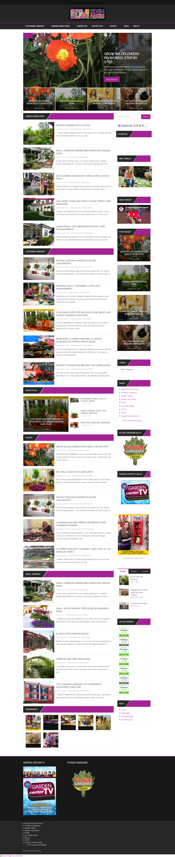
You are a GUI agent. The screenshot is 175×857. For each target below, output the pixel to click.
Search (145, 117)
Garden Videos (127, 396)
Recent (134, 571)
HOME (123, 403)
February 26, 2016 (62, 476)
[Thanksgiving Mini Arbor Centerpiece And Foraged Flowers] (38, 530)
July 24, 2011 (86, 416)
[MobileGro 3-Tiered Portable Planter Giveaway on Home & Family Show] (38, 347)
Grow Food (97, 26)
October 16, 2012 (62, 208)
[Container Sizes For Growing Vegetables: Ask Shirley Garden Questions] (38, 320)
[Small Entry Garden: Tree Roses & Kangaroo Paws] (38, 616)
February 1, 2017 (134, 348)
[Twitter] (125, 2)
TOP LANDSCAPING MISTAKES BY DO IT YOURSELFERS (39, 101)
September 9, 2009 (136, 597)
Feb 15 (47, 429)
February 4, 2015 (62, 319)
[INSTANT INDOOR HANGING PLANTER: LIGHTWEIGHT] (38, 268)
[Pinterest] (144, 2)
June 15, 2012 (86, 404)
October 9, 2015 (61, 555)
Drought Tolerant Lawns (130, 416)
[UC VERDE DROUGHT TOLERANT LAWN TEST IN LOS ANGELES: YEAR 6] (38, 557)
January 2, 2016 (136, 108)
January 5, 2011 (87, 425)
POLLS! (123, 409)
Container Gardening (129, 393)
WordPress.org (127, 720)
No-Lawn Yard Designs (133, 421)
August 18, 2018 (62, 129)
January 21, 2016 (71, 108)
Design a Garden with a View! (73, 125)
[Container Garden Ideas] (124, 606)
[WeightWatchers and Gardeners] (74, 425)
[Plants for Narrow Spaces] (38, 642)
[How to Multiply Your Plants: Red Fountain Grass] (103, 722)
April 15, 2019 (61, 450)
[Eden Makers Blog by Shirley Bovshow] (87, 14)
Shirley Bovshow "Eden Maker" (81, 129)
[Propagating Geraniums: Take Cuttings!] (68, 720)
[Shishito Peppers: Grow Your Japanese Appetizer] (74, 415)
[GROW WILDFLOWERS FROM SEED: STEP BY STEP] (38, 455)
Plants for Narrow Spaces (72, 633)
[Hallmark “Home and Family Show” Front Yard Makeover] (38, 209)
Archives (145, 571)
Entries (125, 713)
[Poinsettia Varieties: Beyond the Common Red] (38, 373)
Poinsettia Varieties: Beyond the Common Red (83, 365)
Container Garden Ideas (138, 603)
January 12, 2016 (104, 108)
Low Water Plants (127, 406)
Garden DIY (82, 26)
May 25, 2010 (134, 606)
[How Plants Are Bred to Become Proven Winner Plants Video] (50, 719)
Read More (111, 79)
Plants (113, 26)
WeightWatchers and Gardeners (95, 423)
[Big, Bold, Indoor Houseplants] (38, 480)
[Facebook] (120, 2)
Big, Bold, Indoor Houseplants (74, 472)
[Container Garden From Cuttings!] (85, 720)
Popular (123, 571)
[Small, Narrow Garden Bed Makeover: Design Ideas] (38, 158)
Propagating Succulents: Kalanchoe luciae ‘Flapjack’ (139, 592)
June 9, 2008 (61, 691)
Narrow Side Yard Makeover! (73, 659)
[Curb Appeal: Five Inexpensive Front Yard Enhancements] (38, 234)
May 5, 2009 (60, 663)
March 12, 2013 (61, 182)
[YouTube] (140, 2)
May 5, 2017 (134, 319)
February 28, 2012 (62, 233)
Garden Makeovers (60, 26)
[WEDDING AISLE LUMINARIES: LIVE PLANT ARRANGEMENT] (38, 294)
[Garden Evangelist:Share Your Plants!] (50, 740)
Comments (127, 716)
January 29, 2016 (39, 108)
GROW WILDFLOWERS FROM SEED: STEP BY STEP (121, 58)
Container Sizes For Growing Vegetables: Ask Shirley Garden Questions (46, 421)
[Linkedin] (135, 2)
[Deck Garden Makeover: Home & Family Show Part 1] (38, 184)
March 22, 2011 (61, 637)
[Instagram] (130, 2)
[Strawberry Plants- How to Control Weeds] (74, 400)
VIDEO (126, 26)
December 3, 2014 (62, 345)
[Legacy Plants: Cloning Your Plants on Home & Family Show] (33, 722)
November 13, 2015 (63, 529)
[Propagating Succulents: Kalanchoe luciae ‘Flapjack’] (33, 738)
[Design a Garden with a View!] (38, 133)
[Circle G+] (149, 2)
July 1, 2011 (60, 615)
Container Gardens (35, 26)
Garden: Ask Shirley (128, 399)
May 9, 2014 (60, 157)
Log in (123, 710)
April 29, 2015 (61, 292)
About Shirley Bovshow (130, 389)
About (136, 26)
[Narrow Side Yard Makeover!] (38, 667)
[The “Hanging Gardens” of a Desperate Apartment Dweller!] (38, 692)
